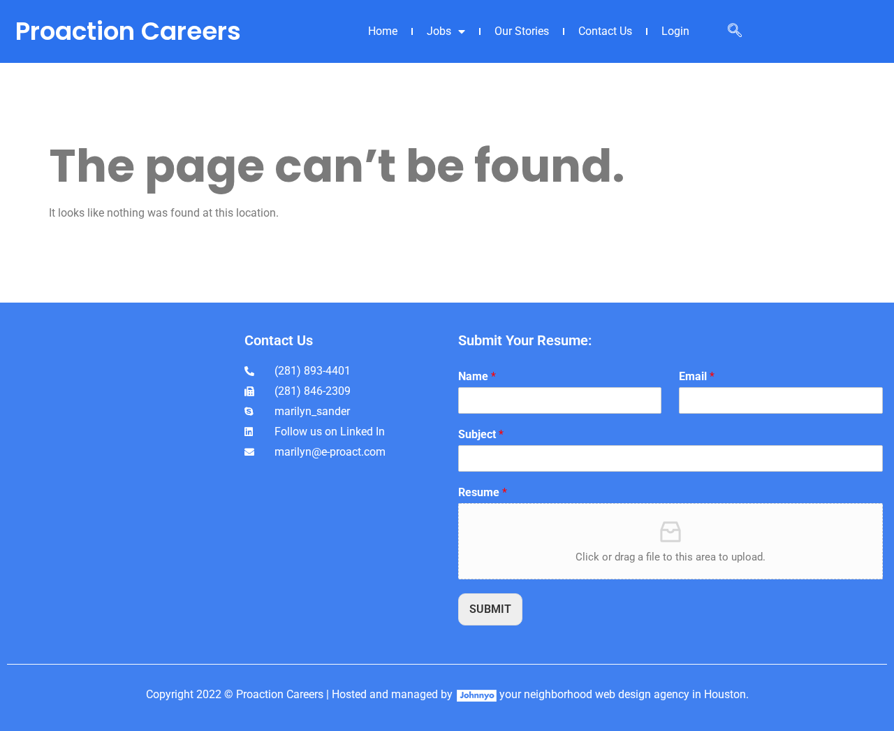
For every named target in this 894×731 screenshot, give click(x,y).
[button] (735, 31)
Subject (481, 434)
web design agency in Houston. (672, 694)
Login (675, 31)
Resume (482, 492)
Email (697, 376)
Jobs (439, 31)
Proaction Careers (128, 31)
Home (382, 31)
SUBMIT (490, 609)
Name (477, 376)
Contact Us (605, 31)
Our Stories (521, 31)
